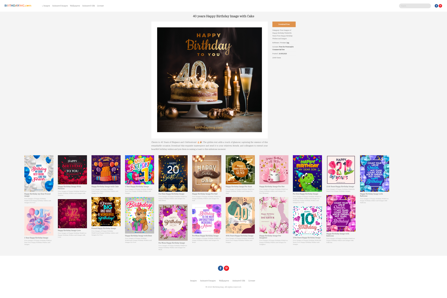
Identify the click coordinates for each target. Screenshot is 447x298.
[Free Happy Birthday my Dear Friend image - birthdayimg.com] (38, 173)
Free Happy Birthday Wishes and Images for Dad (206, 198)
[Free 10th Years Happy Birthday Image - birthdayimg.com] (307, 220)
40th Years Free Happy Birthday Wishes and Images (282, 36)
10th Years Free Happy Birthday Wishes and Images (307, 242)
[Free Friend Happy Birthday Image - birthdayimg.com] (106, 211)
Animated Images (60, 6)
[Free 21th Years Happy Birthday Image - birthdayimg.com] (341, 169)
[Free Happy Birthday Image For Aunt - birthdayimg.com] (240, 169)
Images (47, 6)
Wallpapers (75, 6)
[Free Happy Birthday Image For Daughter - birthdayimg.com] (273, 215)
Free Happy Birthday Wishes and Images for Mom (173, 247)
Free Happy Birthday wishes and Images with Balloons (340, 240)
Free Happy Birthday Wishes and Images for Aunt (240, 191)
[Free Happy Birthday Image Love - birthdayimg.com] (72, 213)
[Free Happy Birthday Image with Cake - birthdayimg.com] (106, 169)
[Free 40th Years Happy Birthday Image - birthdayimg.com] (240, 215)
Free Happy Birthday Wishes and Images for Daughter (273, 242)
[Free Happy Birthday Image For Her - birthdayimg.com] (273, 169)
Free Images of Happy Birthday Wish (37, 240)
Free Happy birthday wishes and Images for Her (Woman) (273, 191)
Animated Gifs (88, 6)
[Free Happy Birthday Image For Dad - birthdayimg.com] (206, 173)
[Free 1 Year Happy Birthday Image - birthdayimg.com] (38, 221)
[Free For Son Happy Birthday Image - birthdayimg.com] (307, 173)
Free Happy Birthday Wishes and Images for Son (307, 198)
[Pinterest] (440, 6)
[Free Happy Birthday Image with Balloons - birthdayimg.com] (341, 213)
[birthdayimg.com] (18, 6)
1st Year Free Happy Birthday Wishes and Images (38, 242)
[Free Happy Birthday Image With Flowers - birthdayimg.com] (72, 169)
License (100, 6)
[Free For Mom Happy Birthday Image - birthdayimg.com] (173, 222)
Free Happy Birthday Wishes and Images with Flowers (72, 193)
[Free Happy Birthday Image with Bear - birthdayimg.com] (139, 215)
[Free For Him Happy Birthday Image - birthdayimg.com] (173, 173)
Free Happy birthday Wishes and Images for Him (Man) (173, 198)
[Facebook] (436, 6)
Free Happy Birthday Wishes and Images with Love (72, 235)
